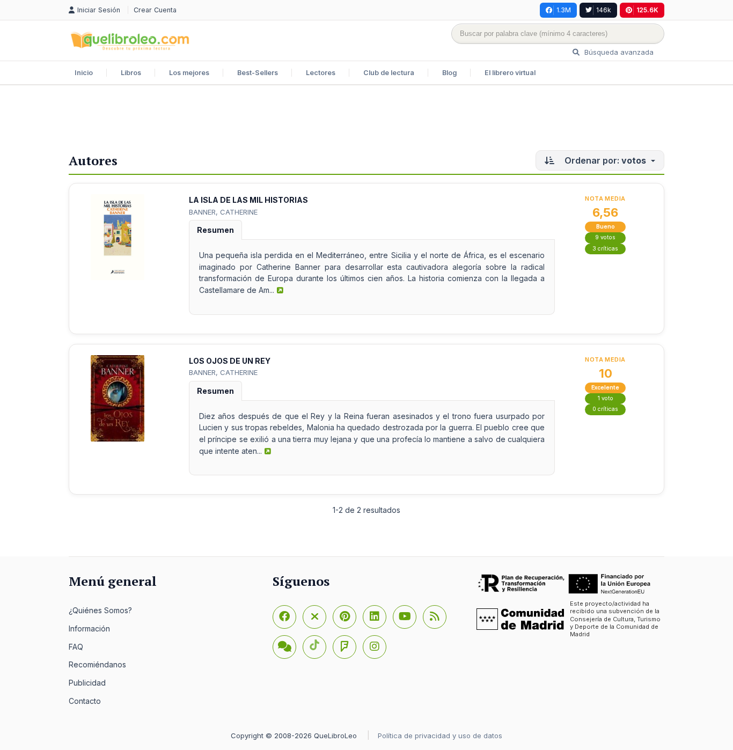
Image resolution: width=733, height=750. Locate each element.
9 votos (605, 237)
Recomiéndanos (97, 664)
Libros (131, 73)
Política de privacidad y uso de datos (440, 735)
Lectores (320, 73)
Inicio (84, 73)
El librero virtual (510, 73)
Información (89, 628)
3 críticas (605, 248)
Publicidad (87, 682)
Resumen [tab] (215, 229)
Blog (449, 73)
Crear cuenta (155, 10)
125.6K (647, 10)
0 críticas (605, 409)
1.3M (563, 10)
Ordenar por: (604, 160)
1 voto (605, 398)
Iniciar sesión (99, 10)
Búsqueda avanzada (618, 52)
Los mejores (189, 73)
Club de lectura (388, 73)
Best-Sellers (257, 73)
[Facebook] (284, 617)
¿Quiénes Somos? (100, 610)
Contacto (85, 700)
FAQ (76, 646)
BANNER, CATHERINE (223, 212)
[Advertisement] (366, 120)
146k (603, 10)
